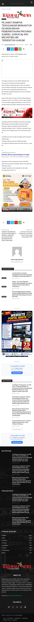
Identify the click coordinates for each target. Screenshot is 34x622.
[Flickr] (17, 607)
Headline (9, 9)
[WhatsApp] (20, 49)
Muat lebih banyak (16, 429)
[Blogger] (8, 607)
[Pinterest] (16, 49)
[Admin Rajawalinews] (3, 45)
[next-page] (5, 301)
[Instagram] (21, 607)
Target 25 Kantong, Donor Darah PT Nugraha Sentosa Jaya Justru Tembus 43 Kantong (21, 422)
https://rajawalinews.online (17, 261)
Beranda (4, 9)
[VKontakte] (25, 607)
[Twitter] (12, 49)
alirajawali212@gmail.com (15, 595)
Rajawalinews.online (10, 615)
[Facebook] (8, 49)
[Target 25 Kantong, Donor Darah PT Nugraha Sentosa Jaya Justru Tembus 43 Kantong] (6, 423)
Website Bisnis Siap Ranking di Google (15, 155)
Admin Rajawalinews (10, 44)
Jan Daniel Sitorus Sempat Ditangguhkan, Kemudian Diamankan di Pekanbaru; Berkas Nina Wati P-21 (22, 274)
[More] (24, 49)
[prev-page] (3, 301)
